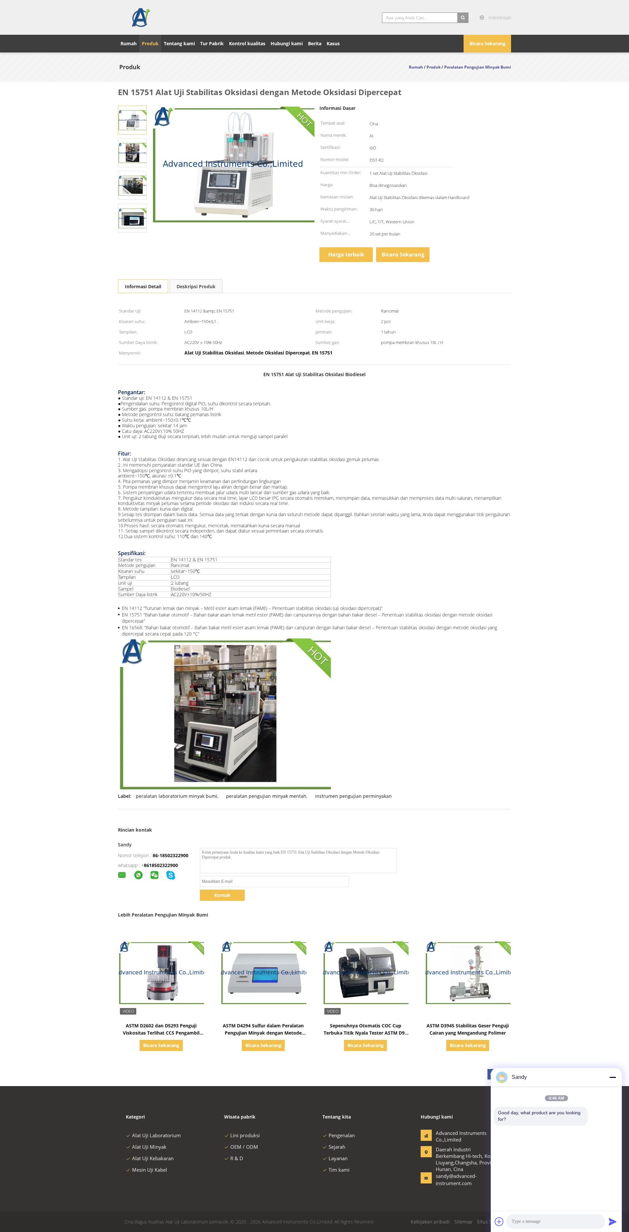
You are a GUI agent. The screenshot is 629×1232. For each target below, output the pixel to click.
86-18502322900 (170, 855)
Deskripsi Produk (196, 286)
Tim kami (339, 1169)
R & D (236, 1158)
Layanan (338, 1158)
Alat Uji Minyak (149, 1146)
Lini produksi (245, 1135)
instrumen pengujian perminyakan (353, 796)
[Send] (612, 1221)
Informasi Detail (143, 286)
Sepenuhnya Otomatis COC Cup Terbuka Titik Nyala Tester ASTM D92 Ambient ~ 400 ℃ (365, 1032)
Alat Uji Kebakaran (153, 1158)
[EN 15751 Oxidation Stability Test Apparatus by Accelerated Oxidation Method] (132, 119)
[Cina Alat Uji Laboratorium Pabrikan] (140, 17)
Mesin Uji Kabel (149, 1169)
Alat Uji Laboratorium (156, 1135)
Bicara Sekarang (487, 43)
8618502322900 (161, 865)
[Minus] (613, 1077)
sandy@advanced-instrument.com (456, 1179)
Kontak (222, 895)
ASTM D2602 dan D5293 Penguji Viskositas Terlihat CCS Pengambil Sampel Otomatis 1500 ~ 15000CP (161, 1032)
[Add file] (499, 1221)
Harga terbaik (346, 254)
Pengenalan (342, 1135)
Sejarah (337, 1146)
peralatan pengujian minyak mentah (266, 796)
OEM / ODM (244, 1146)
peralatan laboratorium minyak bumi (176, 796)
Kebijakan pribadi (430, 1222)
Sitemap (463, 1222)
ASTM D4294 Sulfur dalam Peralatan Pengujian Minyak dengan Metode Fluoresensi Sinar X (263, 1032)
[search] (462, 17)
